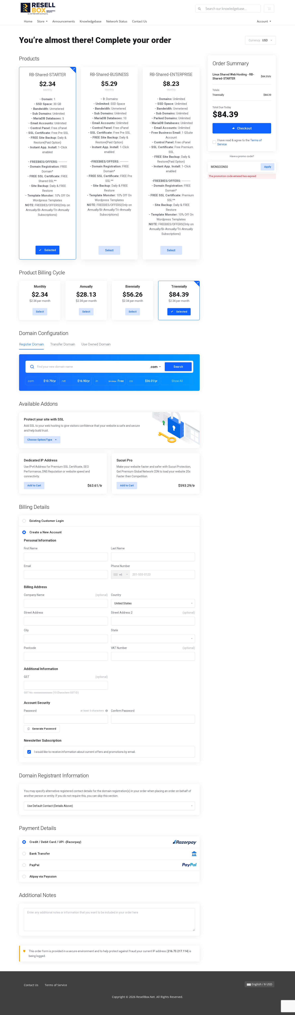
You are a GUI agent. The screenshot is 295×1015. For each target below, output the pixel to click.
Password (30, 710)
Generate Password (44, 728)
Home (28, 21)
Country (116, 595)
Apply (267, 166)
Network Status (116, 21)
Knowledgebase (90, 21)
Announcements (63, 21)
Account (263, 21)
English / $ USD (261, 984)
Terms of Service (56, 985)
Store (41, 21)
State (114, 630)
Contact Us (139, 21)
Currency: (258, 40)
